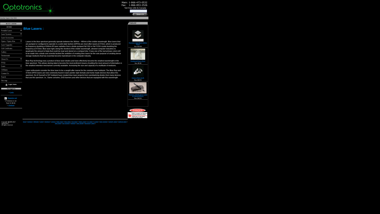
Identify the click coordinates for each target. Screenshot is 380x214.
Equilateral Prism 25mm (138, 61)
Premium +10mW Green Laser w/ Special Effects (138, 95)
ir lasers (96, 121)
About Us (4, 59)
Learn (3, 66)
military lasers (113, 121)
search (41, 121)
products (30, 121)
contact (53, 121)
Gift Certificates (6, 48)
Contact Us (5, 73)
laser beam (58, 123)
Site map (4, 81)
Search (3, 77)
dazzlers (73, 123)
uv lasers (90, 121)
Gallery (3, 52)
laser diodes (80, 123)
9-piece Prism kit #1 (138, 78)
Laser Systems (6, 34)
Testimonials (5, 56)
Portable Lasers (6, 31)
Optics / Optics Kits (8, 41)
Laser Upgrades (6, 45)
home (24, 121)
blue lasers (67, 121)
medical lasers (122, 121)
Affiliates (4, 70)
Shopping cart (12, 98)
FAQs (3, 63)
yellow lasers (82, 121)
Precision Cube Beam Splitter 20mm (138, 43)
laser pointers (103, 121)
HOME (6, 27)
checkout (47, 121)
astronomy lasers (90, 123)
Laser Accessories (7, 38)
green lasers (59, 121)
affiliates (36, 121)
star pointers (66, 123)
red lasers (74, 121)
